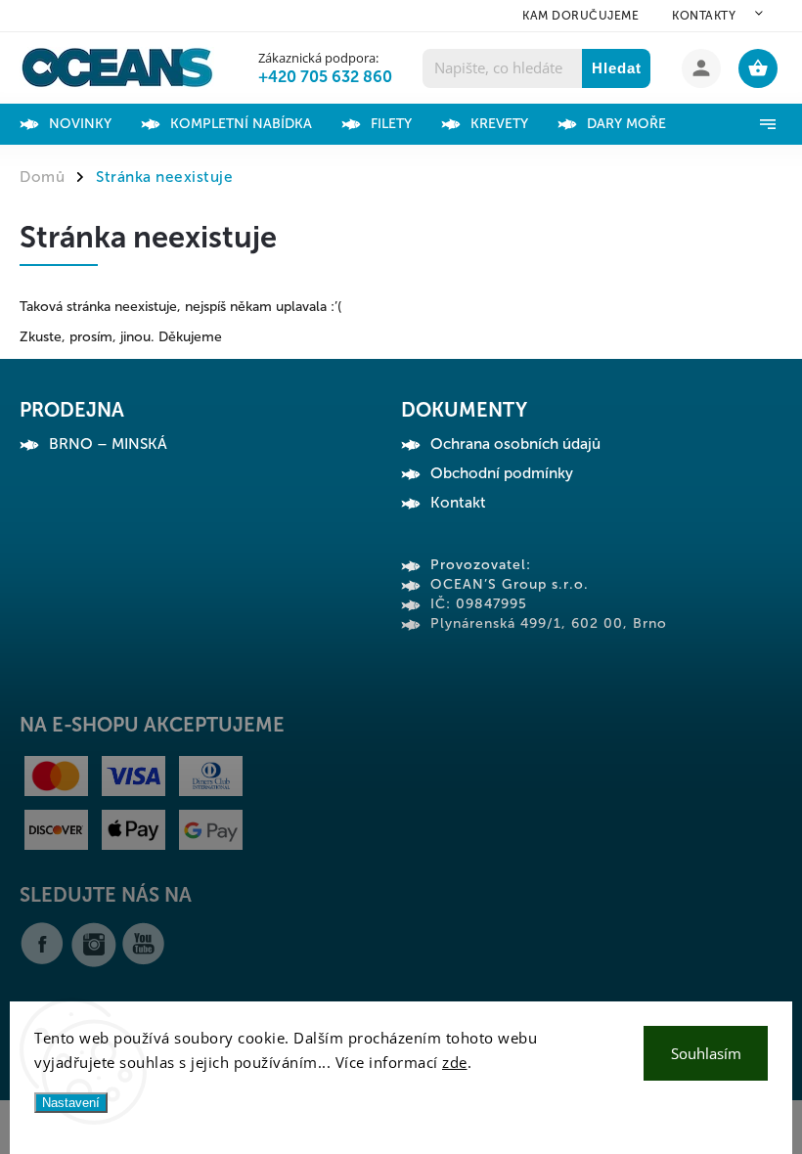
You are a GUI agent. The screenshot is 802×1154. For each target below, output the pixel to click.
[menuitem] (95, 124)
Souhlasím (706, 1053)
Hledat (617, 68)
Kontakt (458, 502)
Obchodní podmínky (501, 473)
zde (455, 1062)
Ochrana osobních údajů (515, 444)
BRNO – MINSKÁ (108, 444)
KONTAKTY (703, 15)
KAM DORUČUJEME (580, 15)
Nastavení (71, 1102)
